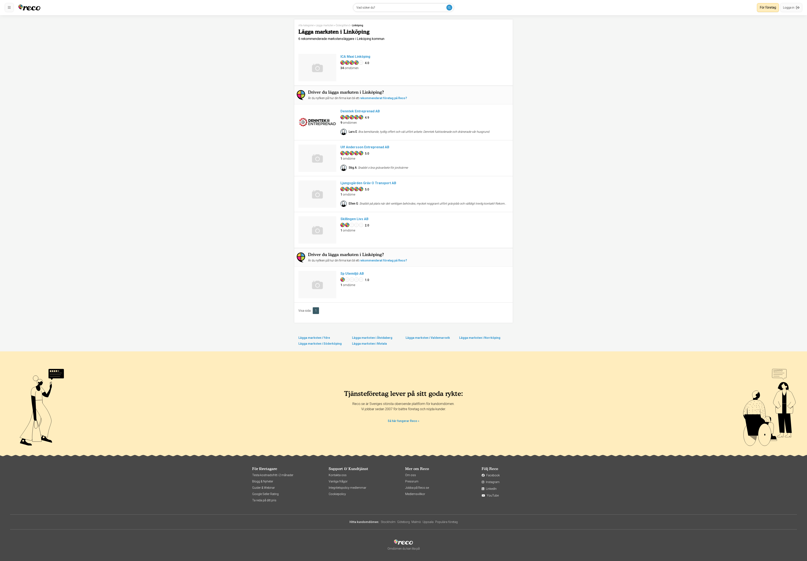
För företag (768, 7)
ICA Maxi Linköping (355, 57)
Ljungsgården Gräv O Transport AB (368, 183)
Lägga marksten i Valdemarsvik (428, 337)
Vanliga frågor (338, 481)
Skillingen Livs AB (354, 219)
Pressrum (411, 481)
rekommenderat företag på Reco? (383, 98)
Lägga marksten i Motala (369, 343)
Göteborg (403, 522)
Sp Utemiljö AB (352, 274)
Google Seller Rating (265, 494)
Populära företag (446, 522)
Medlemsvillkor (415, 494)
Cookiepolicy (337, 494)
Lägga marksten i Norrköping (479, 337)
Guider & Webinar (263, 487)
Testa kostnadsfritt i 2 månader (272, 475)
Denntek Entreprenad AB (360, 111)
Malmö (416, 522)
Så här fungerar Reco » (403, 421)
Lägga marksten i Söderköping (320, 343)
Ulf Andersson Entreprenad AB (364, 147)
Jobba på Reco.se (417, 487)
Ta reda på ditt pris (264, 500)
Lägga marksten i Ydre (314, 337)
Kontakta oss (338, 475)
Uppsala (428, 522)
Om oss (410, 475)
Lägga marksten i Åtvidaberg (372, 337)
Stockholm (388, 522)
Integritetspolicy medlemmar (347, 487)
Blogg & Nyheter (262, 481)
